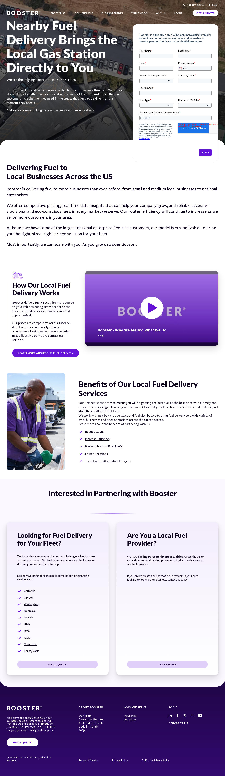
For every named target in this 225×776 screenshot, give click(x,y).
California (29, 591)
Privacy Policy (120, 760)
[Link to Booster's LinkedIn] (170, 715)
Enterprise (58, 13)
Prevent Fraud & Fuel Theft (103, 446)
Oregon (28, 597)
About (178, 13)
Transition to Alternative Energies (108, 461)
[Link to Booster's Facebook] (177, 715)
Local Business (83, 13)
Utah (27, 624)
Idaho (27, 637)
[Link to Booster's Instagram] (192, 715)
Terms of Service (89, 760)
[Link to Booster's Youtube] (200, 715)
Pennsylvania (31, 651)
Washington (31, 604)
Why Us (161, 13)
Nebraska (30, 611)
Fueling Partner (112, 13)
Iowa (27, 631)
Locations (130, 719)
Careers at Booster (91, 719)
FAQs (82, 730)
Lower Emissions (96, 454)
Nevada (28, 617)
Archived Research (91, 723)
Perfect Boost (34, 727)
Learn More (167, 664)
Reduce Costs (94, 432)
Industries (130, 716)
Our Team (85, 716)
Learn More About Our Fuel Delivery (45, 353)
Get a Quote (205, 13)
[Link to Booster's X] (185, 715)
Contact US (178, 723)
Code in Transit (88, 726)
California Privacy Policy (155, 760)
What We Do (139, 13)
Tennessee (30, 644)
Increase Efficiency (97, 439)
